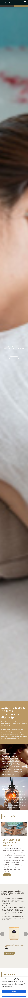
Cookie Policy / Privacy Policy (13, 987)
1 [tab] (11, 960)
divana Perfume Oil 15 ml (12, 945)
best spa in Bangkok (13, 736)
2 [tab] (13, 960)
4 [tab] (16, 960)
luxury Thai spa (18, 729)
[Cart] (20, 2)
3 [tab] (14, 960)
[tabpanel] (14, 940)
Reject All (14, 995)
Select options (9, 951)
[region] (14, 987)
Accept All (14, 991)
